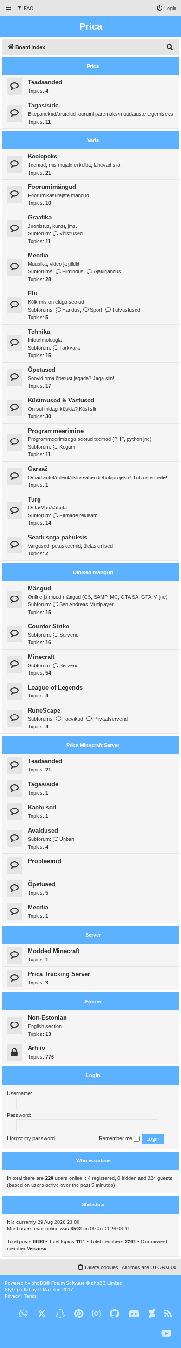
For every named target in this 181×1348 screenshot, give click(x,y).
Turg (34, 499)
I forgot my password (31, 1138)
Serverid (68, 635)
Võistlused (71, 233)
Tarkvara (69, 348)
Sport (96, 310)
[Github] (114, 1314)
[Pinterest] (78, 1314)
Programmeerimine (56, 430)
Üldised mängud (93, 572)
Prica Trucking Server (59, 974)
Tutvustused (126, 310)
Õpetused (41, 369)
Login (93, 1075)
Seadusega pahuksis (57, 537)
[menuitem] (24, 8)
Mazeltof (52, 1289)
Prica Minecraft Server (92, 745)
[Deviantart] (152, 1314)
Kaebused (42, 807)
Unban (66, 839)
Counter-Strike (48, 626)
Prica (93, 66)
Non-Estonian (47, 1017)
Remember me (116, 1138)
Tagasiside (43, 105)
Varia (93, 140)
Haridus (71, 310)
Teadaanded (45, 82)
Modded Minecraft (53, 950)
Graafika (40, 217)
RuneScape (44, 710)
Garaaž (38, 468)
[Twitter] (42, 1314)
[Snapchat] (60, 1314)
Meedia (38, 255)
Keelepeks (42, 156)
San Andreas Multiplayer (86, 604)
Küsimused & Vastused (61, 400)
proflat (23, 1289)
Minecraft (41, 656)
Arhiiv (36, 1048)
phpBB (39, 1282)
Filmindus (73, 271)
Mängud (39, 588)
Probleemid (44, 861)
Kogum (67, 447)
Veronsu (37, 1248)
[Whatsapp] (23, 1314)
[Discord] (134, 1314)
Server (93, 935)
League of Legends (55, 687)
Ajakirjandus (107, 271)
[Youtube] (166, 1334)
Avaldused (43, 830)
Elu (33, 293)
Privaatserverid (110, 718)
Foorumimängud (52, 186)
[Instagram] (96, 1314)
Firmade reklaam (78, 515)
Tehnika (39, 331)
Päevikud (72, 718)
